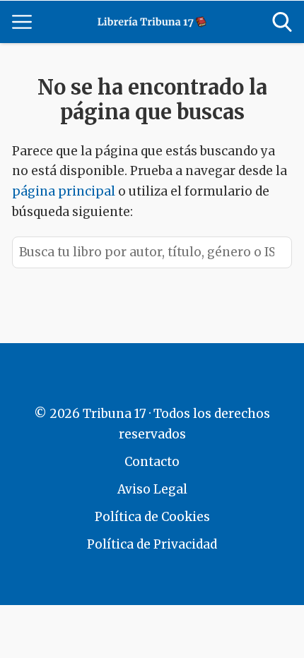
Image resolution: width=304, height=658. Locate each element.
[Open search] (282, 22)
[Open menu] (22, 22)
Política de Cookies (152, 517)
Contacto (152, 461)
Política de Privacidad (152, 544)
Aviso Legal (152, 489)
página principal (65, 191)
